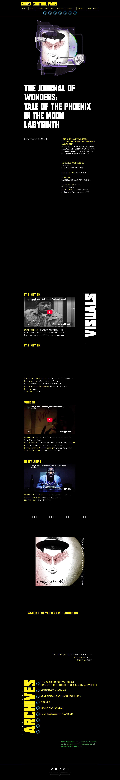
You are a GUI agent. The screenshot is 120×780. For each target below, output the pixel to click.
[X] (63, 769)
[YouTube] (55, 769)
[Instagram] (51, 769)
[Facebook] (67, 769)
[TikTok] (59, 769)
